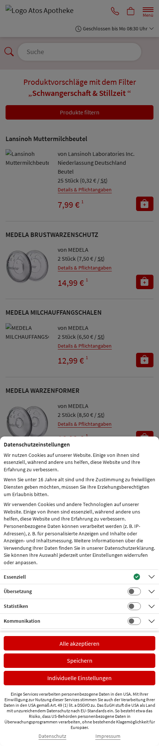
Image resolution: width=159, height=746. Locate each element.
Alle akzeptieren (79, 643)
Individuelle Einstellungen (79, 678)
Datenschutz (52, 736)
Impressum (108, 736)
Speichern (79, 660)
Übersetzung (18, 591)
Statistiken (16, 606)
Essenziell (15, 576)
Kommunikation (22, 621)
